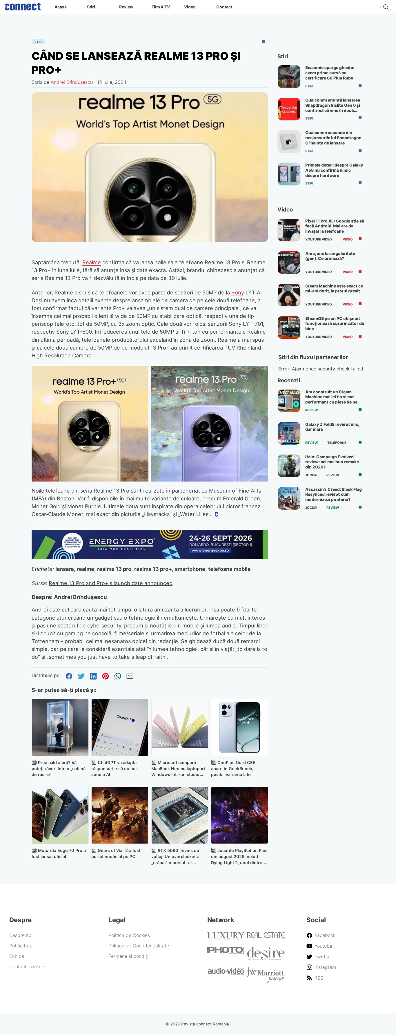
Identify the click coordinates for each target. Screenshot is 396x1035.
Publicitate (20, 946)
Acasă (61, 6)
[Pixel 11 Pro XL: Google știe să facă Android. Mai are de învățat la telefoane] (289, 230)
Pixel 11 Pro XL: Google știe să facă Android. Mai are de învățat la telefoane (334, 226)
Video (190, 6)
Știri (91, 6)
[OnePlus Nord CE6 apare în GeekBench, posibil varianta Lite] (239, 727)
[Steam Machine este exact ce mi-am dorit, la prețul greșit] (289, 295)
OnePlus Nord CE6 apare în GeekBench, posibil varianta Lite (233, 768)
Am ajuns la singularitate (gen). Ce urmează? (330, 256)
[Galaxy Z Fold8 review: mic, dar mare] (289, 433)
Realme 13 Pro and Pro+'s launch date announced (110, 583)
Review (126, 6)
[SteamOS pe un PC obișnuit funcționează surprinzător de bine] (289, 327)
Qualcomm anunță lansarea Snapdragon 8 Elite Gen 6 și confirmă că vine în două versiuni (332, 107)
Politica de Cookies (129, 935)
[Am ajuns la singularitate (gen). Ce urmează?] (289, 262)
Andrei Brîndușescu (72, 82)
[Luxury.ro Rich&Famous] (226, 938)
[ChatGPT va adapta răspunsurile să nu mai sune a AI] (119, 727)
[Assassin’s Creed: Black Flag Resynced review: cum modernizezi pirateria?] (289, 498)
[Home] (23, 5)
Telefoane (336, 443)
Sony (237, 292)
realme (85, 569)
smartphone (190, 569)
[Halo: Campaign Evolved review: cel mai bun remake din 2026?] (289, 465)
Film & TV (161, 6)
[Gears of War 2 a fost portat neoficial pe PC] (119, 815)
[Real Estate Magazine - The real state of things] (266, 937)
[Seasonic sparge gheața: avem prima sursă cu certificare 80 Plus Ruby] (289, 76)
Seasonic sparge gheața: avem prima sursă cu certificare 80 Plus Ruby (329, 72)
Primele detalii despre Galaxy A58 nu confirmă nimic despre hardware (334, 170)
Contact (224, 6)
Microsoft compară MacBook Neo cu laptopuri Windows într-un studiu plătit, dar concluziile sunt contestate (178, 774)
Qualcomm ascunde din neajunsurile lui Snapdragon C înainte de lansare (333, 137)
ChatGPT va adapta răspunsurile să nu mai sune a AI (114, 768)
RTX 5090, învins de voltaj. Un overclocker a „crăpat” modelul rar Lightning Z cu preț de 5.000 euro (175, 862)
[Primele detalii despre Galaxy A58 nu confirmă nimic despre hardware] (289, 174)
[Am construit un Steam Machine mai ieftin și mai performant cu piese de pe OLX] (289, 400)
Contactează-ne (26, 966)
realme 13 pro (114, 569)
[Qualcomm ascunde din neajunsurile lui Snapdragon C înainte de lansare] (289, 141)
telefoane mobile (229, 569)
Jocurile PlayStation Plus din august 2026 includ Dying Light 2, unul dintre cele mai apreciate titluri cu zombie (239, 862)
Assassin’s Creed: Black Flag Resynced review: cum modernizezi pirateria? (333, 494)
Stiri (38, 42)
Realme (91, 262)
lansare (64, 569)
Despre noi (20, 935)
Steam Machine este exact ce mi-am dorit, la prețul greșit (334, 288)
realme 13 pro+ (153, 569)
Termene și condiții (129, 956)
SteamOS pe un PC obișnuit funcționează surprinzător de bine (334, 323)
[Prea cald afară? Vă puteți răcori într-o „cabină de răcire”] (60, 727)
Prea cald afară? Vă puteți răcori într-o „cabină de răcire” (59, 768)
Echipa (16, 956)
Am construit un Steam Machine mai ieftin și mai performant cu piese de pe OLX (331, 399)
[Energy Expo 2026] (150, 557)
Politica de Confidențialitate (138, 946)
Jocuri (311, 475)
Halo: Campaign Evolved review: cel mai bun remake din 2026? (332, 461)
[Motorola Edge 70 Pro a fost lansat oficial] (60, 815)
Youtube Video (318, 239)
